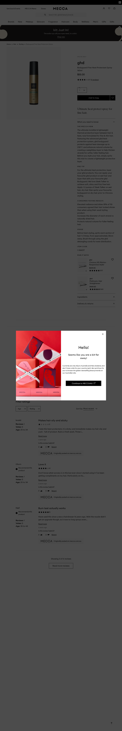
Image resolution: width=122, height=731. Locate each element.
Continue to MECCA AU (82, 383)
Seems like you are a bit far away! (83, 356)
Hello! (83, 347)
